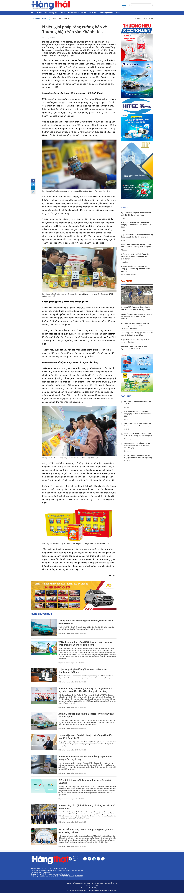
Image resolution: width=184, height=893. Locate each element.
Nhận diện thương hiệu (66, 633)
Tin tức (39, 13)
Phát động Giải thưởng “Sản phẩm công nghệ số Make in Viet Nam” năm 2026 (136, 225)
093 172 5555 (93, 885)
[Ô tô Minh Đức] (73, 595)
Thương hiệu (73, 13)
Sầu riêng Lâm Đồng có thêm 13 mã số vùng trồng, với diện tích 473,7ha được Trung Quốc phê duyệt (135, 326)
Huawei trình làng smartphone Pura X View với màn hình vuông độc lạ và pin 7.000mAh (136, 316)
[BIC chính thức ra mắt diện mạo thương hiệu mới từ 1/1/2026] (44, 786)
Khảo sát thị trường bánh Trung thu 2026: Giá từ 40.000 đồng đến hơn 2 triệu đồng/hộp (135, 256)
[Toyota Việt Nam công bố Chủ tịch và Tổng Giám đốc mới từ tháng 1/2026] (44, 742)
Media (118, 13)
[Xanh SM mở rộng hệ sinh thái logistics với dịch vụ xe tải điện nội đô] (44, 721)
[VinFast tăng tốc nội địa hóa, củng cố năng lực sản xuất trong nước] (44, 814)
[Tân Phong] (137, 160)
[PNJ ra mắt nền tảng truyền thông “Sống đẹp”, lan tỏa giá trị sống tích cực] (44, 836)
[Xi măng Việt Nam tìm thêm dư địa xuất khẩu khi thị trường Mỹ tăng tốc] (137, 295)
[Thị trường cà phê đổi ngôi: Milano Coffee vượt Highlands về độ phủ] (44, 675)
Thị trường (93, 13)
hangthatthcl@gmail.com (94, 888)
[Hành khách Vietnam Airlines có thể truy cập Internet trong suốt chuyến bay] (44, 764)
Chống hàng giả (50, 13)
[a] (124, 5)
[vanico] (137, 127)
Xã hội (83, 13)
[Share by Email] (33, 192)
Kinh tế (62, 13)
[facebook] (33, 181)
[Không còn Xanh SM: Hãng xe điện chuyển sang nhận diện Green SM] (44, 627)
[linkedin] (33, 188)
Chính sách (128, 461)
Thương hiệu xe (106, 13)
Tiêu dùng (124, 250)
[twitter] (33, 184)
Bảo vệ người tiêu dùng (128, 274)
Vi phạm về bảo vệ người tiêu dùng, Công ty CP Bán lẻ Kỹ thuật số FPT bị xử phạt (136, 268)
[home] (50, 5)
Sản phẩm (126, 281)
